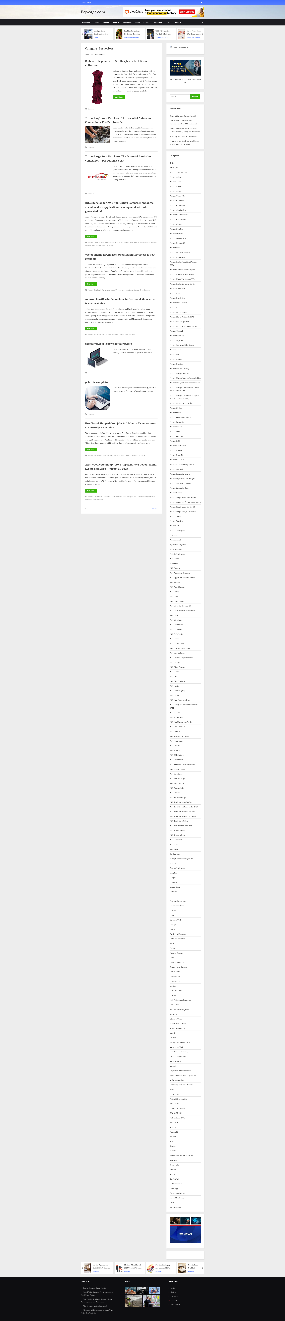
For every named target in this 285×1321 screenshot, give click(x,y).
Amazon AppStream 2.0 (178, 172)
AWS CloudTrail (175, 620)
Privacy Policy (86, 2)
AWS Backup (174, 591)
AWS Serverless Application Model (145, 242)
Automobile (127, 22)
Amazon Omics (175, 412)
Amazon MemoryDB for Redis (181, 403)
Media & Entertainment (178, 1056)
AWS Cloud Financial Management (182, 610)
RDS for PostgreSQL (177, 1118)
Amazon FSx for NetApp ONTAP (182, 317)
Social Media (174, 1165)
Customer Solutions (131, 455)
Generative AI (128, 290)
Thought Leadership (177, 1198)
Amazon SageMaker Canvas (180, 474)
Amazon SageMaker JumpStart (181, 483)
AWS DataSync (175, 662)
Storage (172, 1174)
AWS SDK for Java (176, 755)
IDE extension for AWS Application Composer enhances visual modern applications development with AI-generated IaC (119, 207)
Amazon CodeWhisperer (96, 242)
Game (172, 957)
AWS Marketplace (176, 741)
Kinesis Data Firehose (177, 1028)
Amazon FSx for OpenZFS (129, 37)
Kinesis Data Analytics (178, 1023)
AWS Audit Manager (177, 587)
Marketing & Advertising (178, 1052)
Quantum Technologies (178, 1108)
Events (172, 943)
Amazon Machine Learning (179, 368)
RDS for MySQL (176, 1113)
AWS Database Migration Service (181, 657)
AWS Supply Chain (177, 788)
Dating (172, 915)
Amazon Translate (176, 521)
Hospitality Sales (194, 1266)
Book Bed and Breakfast (161, 1266)
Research (173, 1136)
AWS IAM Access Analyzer (180, 700)
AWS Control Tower (177, 643)
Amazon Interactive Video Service (182, 345)
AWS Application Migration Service (182, 577)
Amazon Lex (174, 354)
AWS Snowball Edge (177, 778)
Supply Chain (174, 1179)
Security (173, 1151)
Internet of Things (176, 1019)
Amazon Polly (175, 431)
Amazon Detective (176, 233)
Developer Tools (90, 245)
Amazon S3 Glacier (177, 459)
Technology (157, 22)
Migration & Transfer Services (180, 1070)
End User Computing (177, 938)
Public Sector (174, 1103)
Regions (173, 1127)
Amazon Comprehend (178, 219)
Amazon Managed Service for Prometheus (185, 382)
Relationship (174, 1132)
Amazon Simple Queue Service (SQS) (183, 507)
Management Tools (176, 1047)
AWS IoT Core (175, 712)
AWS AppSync (127, 496)
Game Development (177, 962)
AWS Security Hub (176, 759)
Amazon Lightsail (176, 359)
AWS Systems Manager (178, 797)
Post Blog (177, 22)
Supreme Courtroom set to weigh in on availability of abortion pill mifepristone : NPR (195, 32)
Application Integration (110, 455)
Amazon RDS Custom (178, 445)
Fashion (96, 22)
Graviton (173, 986)
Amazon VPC (175, 525)
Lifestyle (116, 22)
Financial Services (176, 953)
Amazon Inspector (176, 340)
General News (175, 971)
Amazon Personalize (177, 422)
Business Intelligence (177, 868)
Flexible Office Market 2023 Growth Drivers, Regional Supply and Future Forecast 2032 (101, 1267)
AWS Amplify (175, 568)
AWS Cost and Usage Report (180, 648)
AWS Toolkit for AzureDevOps (181, 802)
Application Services (177, 549)
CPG (171, 896)
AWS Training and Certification (181, 825)
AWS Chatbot (174, 596)
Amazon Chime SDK (177, 196)
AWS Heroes (174, 695)
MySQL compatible (177, 1080)
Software (173, 1169)
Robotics (173, 1146)
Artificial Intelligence (177, 554)
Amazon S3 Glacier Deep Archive (182, 464)
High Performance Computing (180, 1000)
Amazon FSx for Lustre (178, 312)
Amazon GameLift (176, 331)
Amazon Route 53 (176, 455)
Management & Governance (180, 1042)
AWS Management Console (179, 736)
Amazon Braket (175, 191)
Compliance (174, 873)
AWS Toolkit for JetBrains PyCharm (182, 811)
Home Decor (174, 1004)
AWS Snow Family (176, 774)
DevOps (173, 924)
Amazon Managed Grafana (179, 373)
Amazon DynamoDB (177, 243)
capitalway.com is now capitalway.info (108, 343)
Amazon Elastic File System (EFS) (182, 279)
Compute (121, 455)
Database (115, 334)
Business (106, 22)
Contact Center (175, 887)
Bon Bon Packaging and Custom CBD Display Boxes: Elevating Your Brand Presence (132, 1267)
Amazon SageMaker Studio (179, 488)
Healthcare (173, 995)
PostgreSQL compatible (178, 1099)
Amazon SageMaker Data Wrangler (182, 478)
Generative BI (175, 981)
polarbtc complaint (97, 382)
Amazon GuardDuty (177, 335)
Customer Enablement (178, 901)
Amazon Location (176, 364)
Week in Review (98, 500)
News (104, 245)
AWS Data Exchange (177, 653)
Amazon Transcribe (177, 516)
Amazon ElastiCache (94, 334)
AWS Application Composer (114, 242)
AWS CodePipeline (139, 496)
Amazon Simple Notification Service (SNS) (185, 502)
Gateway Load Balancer (178, 967)
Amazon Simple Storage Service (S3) (183, 511)
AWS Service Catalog (177, 769)
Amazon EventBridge (95, 455)
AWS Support (174, 792)
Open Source (150, 496)
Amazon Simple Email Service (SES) (183, 497)
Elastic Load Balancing (178, 934)
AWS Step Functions (177, 783)
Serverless (91, 109)
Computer (86, 22)
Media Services (175, 1061)
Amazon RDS (175, 441)
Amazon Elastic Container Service (182, 274)
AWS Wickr (174, 844)
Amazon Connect (176, 224)
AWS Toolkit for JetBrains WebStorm (183, 816)
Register (146, 22)
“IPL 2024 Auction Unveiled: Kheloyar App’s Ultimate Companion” (131, 32)
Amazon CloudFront (177, 200)
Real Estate (174, 1122)
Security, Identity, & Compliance (181, 1155)
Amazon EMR (175, 293)
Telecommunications (177, 1193)
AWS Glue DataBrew (177, 681)
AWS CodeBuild (176, 629)
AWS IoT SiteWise (176, 717)
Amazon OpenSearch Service (97, 290)
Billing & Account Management (181, 858)
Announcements (117, 496)
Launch (98, 245)
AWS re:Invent (128, 242)
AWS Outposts (175, 745)
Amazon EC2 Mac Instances (180, 252)
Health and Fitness (162, 37)
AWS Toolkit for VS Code (179, 821)
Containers (173, 891)
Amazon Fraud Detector (178, 302)
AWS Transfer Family (177, 830)
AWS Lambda (175, 731)
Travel (168, 22)
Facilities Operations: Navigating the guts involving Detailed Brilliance (101, 32)
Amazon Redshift (176, 450)
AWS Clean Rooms (176, 601)
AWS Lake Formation (177, 726)
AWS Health (174, 686)
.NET (172, 163)
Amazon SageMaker (177, 469)
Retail (172, 1141)
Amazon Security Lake (178, 493)
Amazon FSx (174, 307)
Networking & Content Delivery (181, 1084)
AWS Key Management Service (181, 722)
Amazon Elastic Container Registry (182, 269)
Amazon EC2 (107, 496)
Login (137, 22)
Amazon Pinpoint (176, 427)
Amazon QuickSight (177, 436)
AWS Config (174, 639)
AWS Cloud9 (174, 615)
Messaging (173, 1066)
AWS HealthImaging (177, 690)
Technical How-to (176, 1183)
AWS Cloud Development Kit (180, 606)
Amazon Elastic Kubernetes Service (182, 284)
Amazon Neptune (176, 408)
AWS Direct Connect (177, 667)
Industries (173, 1014)
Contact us (174, 1296)
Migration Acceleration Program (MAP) (184, 1075)
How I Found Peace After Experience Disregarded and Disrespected (163, 32)
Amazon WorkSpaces (177, 530)
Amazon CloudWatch (95, 496)
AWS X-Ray (174, 849)
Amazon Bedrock (176, 186)
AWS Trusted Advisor (177, 835)
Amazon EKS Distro (177, 257)
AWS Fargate (174, 671)
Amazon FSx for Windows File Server (183, 326)
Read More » (120, 97)
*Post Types (174, 167)
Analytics (110, 290)
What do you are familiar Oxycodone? (183, 136)
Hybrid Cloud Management (179, 1009)
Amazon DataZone (176, 229)
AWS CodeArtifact (176, 624)
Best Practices (175, 854)
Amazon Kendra (176, 350)
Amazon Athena (175, 177)
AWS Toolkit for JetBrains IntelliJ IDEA (184, 807)
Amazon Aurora (175, 182)
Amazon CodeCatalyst (178, 210)
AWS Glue (173, 676)
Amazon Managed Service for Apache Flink (185, 378)
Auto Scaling (174, 558)
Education (173, 929)
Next (154, 508)
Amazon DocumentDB (100, 37)
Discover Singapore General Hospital (183, 116)
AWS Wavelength (176, 840)
